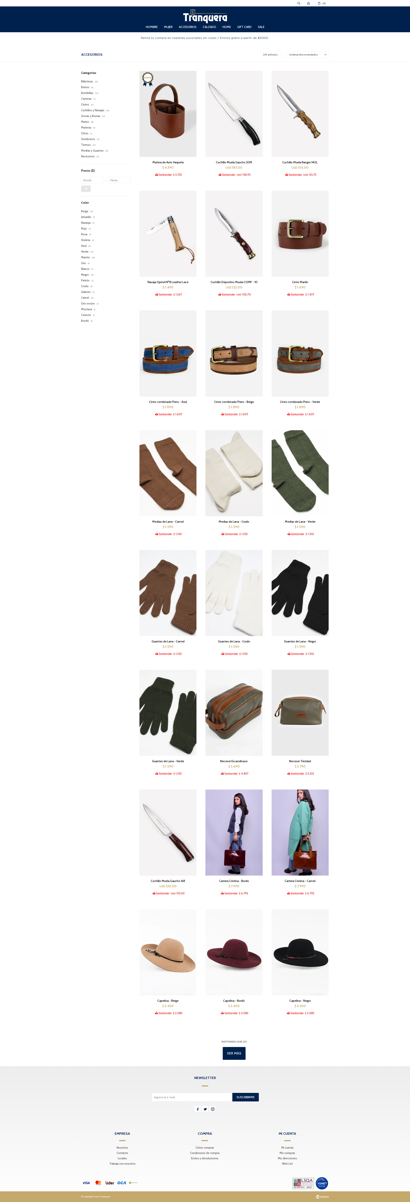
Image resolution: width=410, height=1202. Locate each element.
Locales (122, 1158)
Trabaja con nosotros (122, 1163)
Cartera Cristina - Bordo (234, 881)
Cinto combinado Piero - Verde (300, 402)
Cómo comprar (205, 1147)
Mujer (168, 27)
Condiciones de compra (205, 1153)
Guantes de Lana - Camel (168, 641)
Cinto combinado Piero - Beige (234, 402)
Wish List (287, 1163)
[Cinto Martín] (300, 233)
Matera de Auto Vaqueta (168, 162)
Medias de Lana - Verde (300, 521)
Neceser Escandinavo (234, 761)
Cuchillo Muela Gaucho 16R (168, 881)
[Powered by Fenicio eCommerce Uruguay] (322, 1196)
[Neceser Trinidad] (300, 713)
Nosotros (122, 1147)
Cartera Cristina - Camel (300, 881)
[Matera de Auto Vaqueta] (168, 114)
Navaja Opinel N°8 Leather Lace (168, 282)
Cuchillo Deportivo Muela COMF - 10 (234, 282)
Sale (261, 27)
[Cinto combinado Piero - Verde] (300, 353)
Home (227, 27)
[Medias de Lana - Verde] (300, 473)
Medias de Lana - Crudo (234, 521)
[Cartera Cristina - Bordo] (234, 832)
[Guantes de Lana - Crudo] (234, 593)
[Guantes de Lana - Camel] (168, 593)
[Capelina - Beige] (168, 952)
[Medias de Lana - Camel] (168, 473)
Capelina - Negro (300, 1001)
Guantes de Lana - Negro (300, 641)
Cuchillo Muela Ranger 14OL (300, 162)
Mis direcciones (287, 1158)
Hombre (152, 27)
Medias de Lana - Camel (168, 521)
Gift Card (244, 27)
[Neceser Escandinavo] (234, 713)
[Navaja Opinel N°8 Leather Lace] (168, 233)
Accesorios (187, 27)
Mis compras (287, 1153)
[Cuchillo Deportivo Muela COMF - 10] (234, 233)
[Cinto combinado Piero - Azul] (168, 353)
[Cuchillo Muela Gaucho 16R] (168, 832)
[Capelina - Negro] (300, 952)
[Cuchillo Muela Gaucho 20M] (234, 114)
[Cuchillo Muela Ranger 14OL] (300, 114)
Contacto (122, 1153)
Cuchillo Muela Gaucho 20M (234, 162)
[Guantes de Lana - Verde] (168, 713)
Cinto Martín (300, 282)
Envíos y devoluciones (204, 1158)
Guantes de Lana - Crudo (234, 641)
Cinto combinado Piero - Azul (168, 402)
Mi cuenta (287, 1147)
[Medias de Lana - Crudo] (234, 473)
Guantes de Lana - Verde (168, 761)
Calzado (209, 27)
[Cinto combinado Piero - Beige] (234, 353)
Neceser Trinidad (300, 761)
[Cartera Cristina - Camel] (300, 832)
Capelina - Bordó (234, 1001)
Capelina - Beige (168, 1001)
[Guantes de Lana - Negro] (300, 593)
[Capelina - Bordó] (234, 952)
